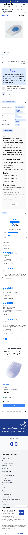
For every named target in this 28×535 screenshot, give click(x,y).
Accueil (3, 6)
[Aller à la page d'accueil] (7, 4)
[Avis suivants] (26, 339)
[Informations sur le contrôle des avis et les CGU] (22, 227)
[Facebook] (11, 444)
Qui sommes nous (7, 494)
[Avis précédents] (3, 338)
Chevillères (5, 461)
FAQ (12, 431)
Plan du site (5, 504)
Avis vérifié (6, 255)
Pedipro (14, 383)
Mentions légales (7, 497)
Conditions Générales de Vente (11, 499)
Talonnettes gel (11, 6)
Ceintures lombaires (8, 463)
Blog (3, 487)
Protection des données (9, 502)
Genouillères (5, 458)
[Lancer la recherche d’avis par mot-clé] (26, 248)
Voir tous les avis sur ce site (15, 229)
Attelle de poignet (7, 466)
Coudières (5, 468)
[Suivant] (25, 411)
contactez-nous (20, 431)
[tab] (14, 132)
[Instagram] (16, 444)
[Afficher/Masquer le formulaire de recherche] (22, 4)
